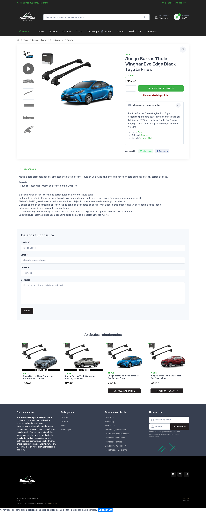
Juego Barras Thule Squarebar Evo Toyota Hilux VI (80, 377)
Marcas (108, 31)
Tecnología (93, 31)
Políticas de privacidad (115, 438)
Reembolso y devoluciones (117, 434)
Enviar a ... (26, 31)
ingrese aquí (54, 503)
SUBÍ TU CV (135, 31)
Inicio (41, 31)
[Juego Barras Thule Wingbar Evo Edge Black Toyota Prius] (28, 56)
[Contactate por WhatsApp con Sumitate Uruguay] (179, 474)
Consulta (26, 280)
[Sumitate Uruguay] (27, 17)
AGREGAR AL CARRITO (162, 88)
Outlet (120, 31)
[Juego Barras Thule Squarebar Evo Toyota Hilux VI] (82, 356)
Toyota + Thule (146, 138)
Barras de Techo (39, 40)
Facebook (163, 151)
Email (24, 255)
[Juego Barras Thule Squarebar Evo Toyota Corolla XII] (39, 356)
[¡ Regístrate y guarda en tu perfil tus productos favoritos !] (183, 49)
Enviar (27, 310)
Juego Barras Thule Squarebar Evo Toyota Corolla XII (38, 377)
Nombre (25, 242)
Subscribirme (180, 426)
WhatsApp (24, 3)
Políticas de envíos (113, 442)
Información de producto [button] (146, 105)
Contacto (109, 417)
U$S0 (185, 17)
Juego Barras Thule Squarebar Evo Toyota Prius (123, 377)
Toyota (70, 40)
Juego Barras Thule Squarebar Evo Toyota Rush (166, 377)
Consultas (151, 31)
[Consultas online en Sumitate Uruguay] (173, 474)
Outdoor (67, 31)
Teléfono (25, 267)
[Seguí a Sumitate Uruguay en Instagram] (186, 474)
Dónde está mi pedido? (115, 446)
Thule (79, 31)
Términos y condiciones (115, 429)
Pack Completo (56, 40)
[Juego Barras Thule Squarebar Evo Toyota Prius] (124, 356)
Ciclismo (53, 31)
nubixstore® (184, 498)
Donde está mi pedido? (175, 3)
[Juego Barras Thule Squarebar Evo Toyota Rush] (167, 356)
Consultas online (40, 3)
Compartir (130, 151)
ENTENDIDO (105, 510)
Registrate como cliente (116, 450)
